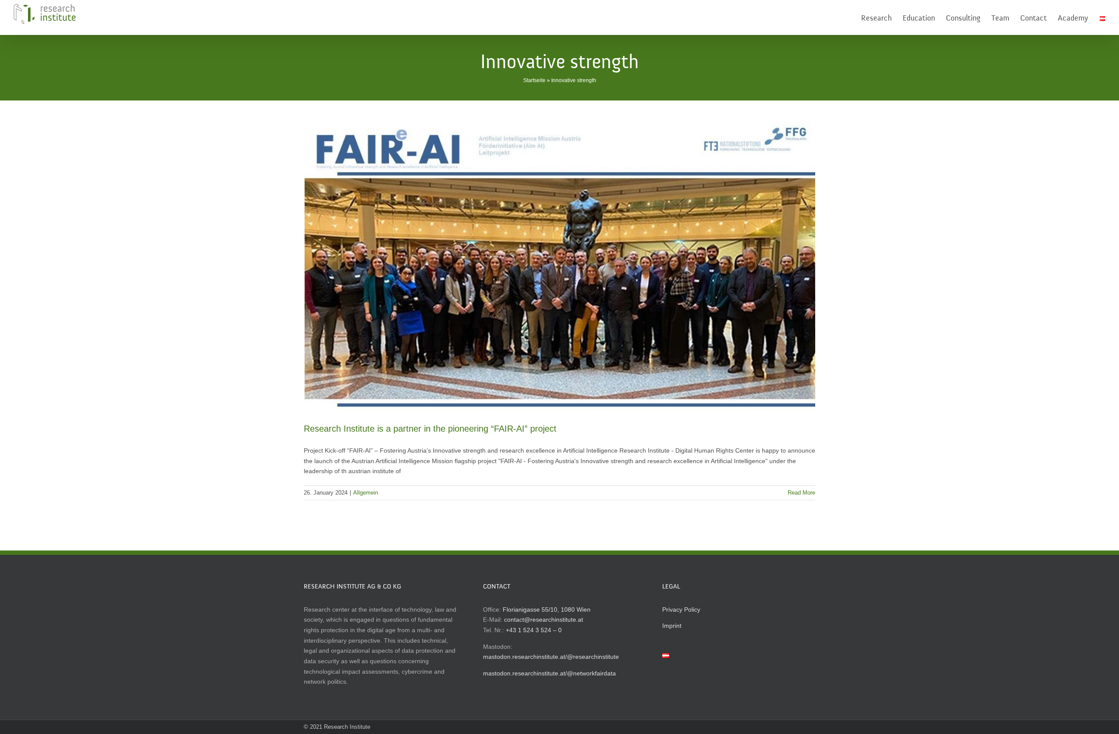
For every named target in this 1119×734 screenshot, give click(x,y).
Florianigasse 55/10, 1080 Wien (547, 609)
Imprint (671, 625)
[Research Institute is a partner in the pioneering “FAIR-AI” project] (559, 266)
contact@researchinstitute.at (543, 619)
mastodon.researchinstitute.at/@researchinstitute (551, 656)
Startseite (534, 80)
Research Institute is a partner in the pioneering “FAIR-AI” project (430, 428)
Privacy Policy (681, 609)
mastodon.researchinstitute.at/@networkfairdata (549, 673)
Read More (801, 492)
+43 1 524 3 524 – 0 (534, 630)
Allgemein (365, 492)
